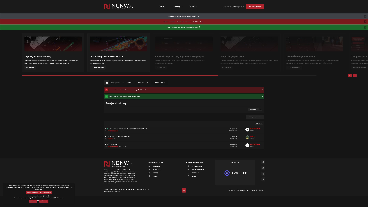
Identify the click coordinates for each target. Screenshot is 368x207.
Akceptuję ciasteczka (32, 192)
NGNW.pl (139, 189)
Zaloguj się (33, 201)
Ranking (155, 173)
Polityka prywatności (243, 190)
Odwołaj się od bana (197, 169)
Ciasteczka (254, 190)
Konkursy (141, 82)
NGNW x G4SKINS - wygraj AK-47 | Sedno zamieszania (182, 27)
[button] (350, 75)
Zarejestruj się (256, 6)
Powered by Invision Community (112, 191)
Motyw (231, 190)
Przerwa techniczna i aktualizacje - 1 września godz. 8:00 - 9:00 (182, 22)
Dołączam (228, 67)
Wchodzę (162, 67)
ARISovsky (122, 189)
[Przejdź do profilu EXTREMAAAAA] (247, 129)
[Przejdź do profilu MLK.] (247, 137)
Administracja (156, 169)
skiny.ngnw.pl (115, 61)
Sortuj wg (258, 123)
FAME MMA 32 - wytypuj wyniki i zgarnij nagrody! (182, 16)
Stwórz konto (43, 201)
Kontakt (261, 190)
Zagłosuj (31, 67)
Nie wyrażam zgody (45, 192)
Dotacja (155, 176)
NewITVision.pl (130, 189)
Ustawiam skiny (99, 67)
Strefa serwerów (196, 166)
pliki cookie (30, 185)
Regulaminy (156, 166)
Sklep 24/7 (194, 176)
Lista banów (195, 173)
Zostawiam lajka (295, 67)
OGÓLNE (129, 82)
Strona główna (115, 83)
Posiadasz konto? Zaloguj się (233, 7)
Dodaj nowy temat (255, 117)
